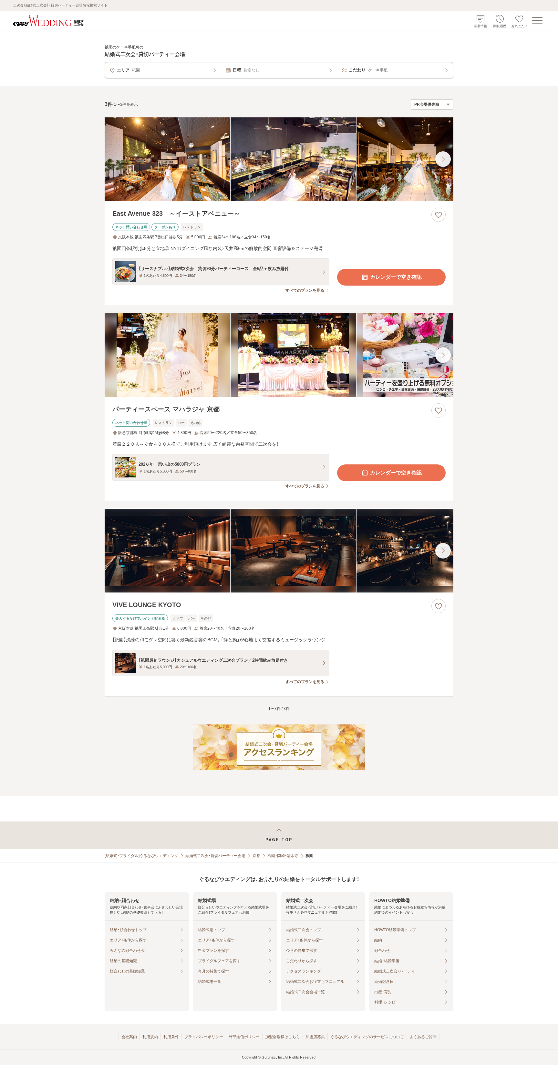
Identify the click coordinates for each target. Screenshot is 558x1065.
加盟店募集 (315, 1037)
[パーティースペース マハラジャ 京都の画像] (279, 355)
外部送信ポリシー (244, 1037)
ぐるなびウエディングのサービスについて (367, 1037)
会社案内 (129, 1037)
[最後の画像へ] (443, 159)
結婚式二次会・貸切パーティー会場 (215, 855)
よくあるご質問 (423, 1037)
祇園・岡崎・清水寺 (282, 855)
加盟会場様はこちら (282, 1037)
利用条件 (171, 1037)
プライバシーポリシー (203, 1037)
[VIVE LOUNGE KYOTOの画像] (279, 550)
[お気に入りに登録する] (438, 215)
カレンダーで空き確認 (396, 277)
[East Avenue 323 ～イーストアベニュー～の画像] (279, 159)
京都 (256, 855)
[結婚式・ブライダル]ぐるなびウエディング (141, 855)
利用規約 (150, 1037)
